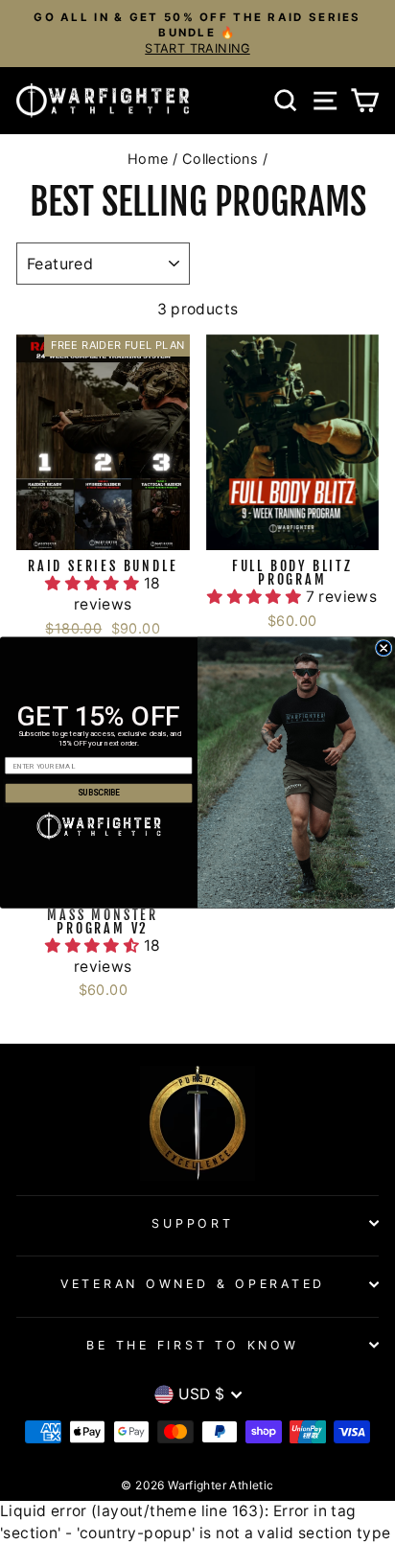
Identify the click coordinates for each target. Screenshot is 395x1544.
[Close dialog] (383, 647)
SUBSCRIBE (99, 792)
